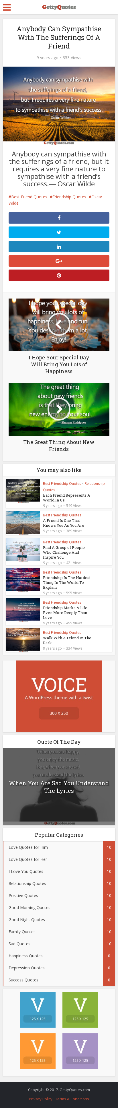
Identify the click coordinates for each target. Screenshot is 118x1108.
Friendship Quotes (69, 196)
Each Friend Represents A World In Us (66, 498)
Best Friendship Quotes (62, 483)
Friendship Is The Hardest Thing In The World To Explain (67, 582)
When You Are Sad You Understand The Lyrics (59, 786)
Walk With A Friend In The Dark (67, 640)
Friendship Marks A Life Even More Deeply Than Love (65, 612)
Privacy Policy (40, 1098)
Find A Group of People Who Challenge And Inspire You (64, 552)
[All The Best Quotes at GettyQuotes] (59, 6)
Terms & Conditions (72, 1098)
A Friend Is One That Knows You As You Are (63, 523)
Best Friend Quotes (29, 196)
